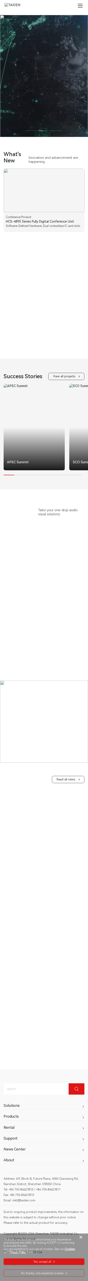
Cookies (70, 1249)
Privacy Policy (17, 1252)
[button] (29, 468)
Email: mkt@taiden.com (19, 1200)
